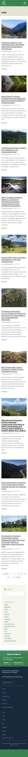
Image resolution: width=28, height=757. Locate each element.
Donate (6, 662)
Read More (4, 69)
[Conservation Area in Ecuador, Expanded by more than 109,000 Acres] (14, 244)
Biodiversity (7, 607)
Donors (3, 719)
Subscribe (4, 727)
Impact (4, 689)
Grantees (4, 700)
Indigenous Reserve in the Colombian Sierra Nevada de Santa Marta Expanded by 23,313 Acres (12, 46)
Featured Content (9, 624)
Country (6, 616)
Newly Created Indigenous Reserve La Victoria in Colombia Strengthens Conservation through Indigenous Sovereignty (11, 202)
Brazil (5, 612)
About (3, 712)
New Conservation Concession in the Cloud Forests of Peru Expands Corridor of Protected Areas (13, 486)
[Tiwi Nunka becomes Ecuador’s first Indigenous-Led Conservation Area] (14, 137)
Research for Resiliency (7, 707)
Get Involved (18, 662)
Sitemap (24, 743)
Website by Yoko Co (14, 745)
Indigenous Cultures (9, 626)
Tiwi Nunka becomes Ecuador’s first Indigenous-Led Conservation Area (13, 150)
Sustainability (8, 638)
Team (3, 716)
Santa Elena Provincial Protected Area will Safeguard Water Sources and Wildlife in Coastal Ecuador (13, 100)
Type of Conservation (10, 641)
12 (25, 574)
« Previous (5, 574)
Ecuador (6, 621)
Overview (4, 692)
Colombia (6, 614)
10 (18, 574)
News (5, 628)
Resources (7, 636)
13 (8, 577)
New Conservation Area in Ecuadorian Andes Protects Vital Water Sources (12, 369)
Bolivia (6, 609)
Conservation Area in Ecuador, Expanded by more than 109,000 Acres (13, 260)
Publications (7, 633)
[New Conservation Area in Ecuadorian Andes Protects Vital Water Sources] (14, 355)
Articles (6, 604)
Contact (4, 734)
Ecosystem (7, 619)
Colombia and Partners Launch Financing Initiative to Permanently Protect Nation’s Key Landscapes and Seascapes (13, 315)
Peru (5, 631)
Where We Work (5, 696)
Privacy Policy (18, 743)
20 (14, 577)
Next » (19, 577)
